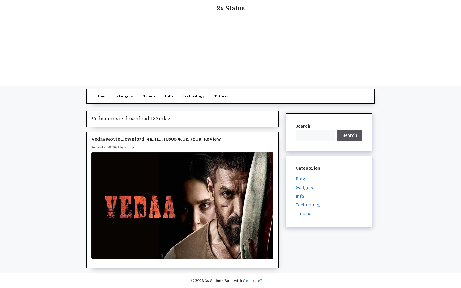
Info (169, 96)
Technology (193, 96)
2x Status (231, 8)
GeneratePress (256, 280)
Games (148, 96)
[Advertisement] (230, 52)
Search (303, 126)
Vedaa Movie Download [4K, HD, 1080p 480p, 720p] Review (156, 139)
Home (102, 96)
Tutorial (222, 96)
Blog (300, 179)
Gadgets (125, 96)
